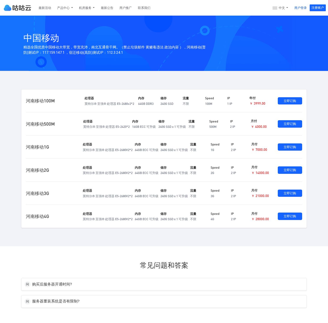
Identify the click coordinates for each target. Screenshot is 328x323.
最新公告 (107, 8)
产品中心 (63, 8)
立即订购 (290, 101)
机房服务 (85, 8)
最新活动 (45, 8)
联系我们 (144, 8)
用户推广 (125, 8)
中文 (282, 8)
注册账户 (317, 7)
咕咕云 (17, 7)
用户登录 (300, 8)
